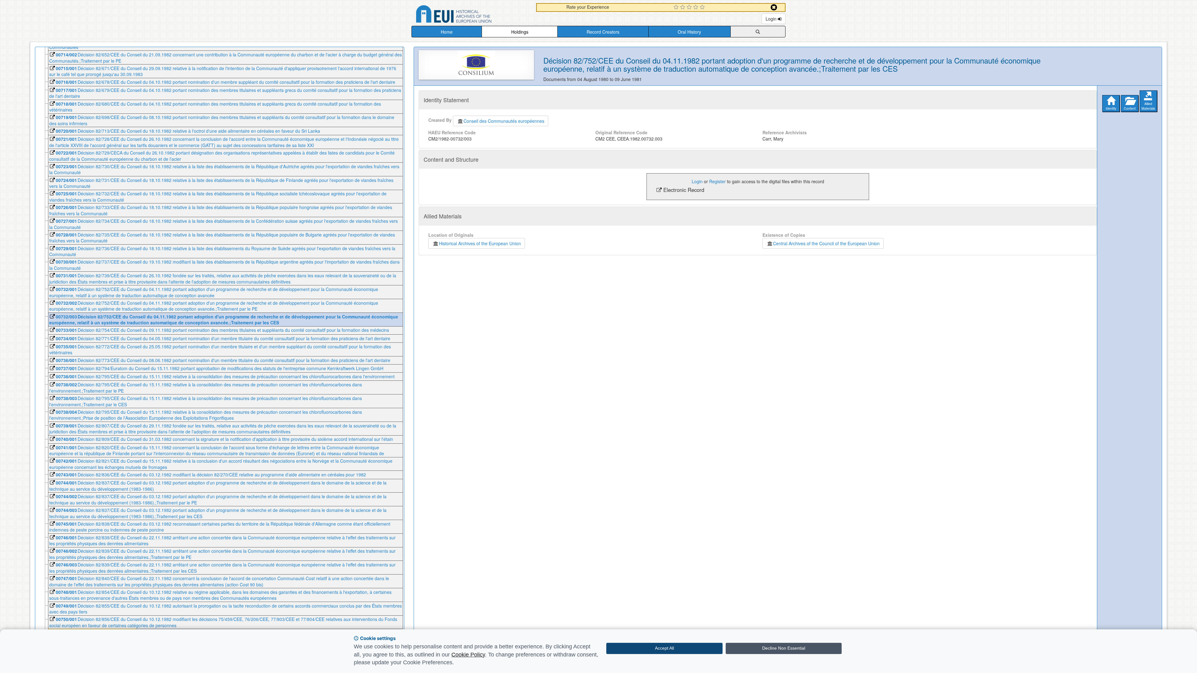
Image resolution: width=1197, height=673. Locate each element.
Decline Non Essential (783, 648)
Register (717, 181)
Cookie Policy (468, 655)
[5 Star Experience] (703, 7)
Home (447, 32)
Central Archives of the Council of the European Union (826, 243)
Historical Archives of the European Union (480, 243)
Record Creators (603, 32)
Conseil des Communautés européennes (504, 121)
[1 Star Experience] (677, 7)
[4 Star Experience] (696, 7)
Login (772, 19)
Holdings (519, 32)
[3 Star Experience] (690, 7)
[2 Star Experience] (683, 7)
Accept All (664, 648)
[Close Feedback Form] (774, 7)
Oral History (689, 32)
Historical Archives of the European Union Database (471, 15)
